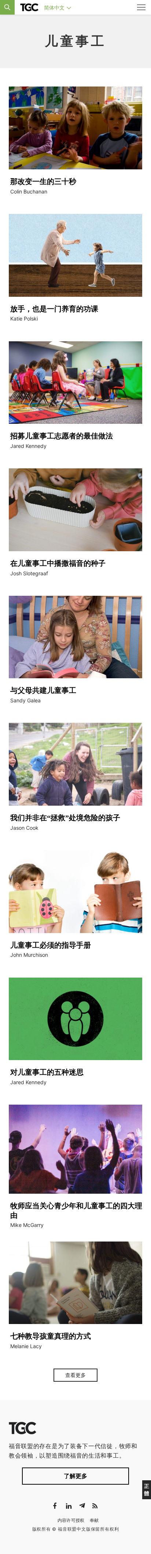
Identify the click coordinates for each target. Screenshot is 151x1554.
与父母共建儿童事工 (43, 690)
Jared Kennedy (28, 446)
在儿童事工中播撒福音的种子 (58, 563)
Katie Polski (24, 318)
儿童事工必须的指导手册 (50, 945)
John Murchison (29, 955)
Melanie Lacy (26, 1346)
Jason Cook (24, 828)
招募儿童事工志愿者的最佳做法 (61, 436)
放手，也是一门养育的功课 (54, 309)
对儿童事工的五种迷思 (47, 1072)
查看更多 (75, 1375)
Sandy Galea (25, 700)
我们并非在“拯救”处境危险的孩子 (65, 818)
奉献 (94, 1520)
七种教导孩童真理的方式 (50, 1336)
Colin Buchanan (28, 191)
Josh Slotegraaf (29, 573)
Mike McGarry (27, 1225)
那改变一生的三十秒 (43, 181)
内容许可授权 (71, 1520)
